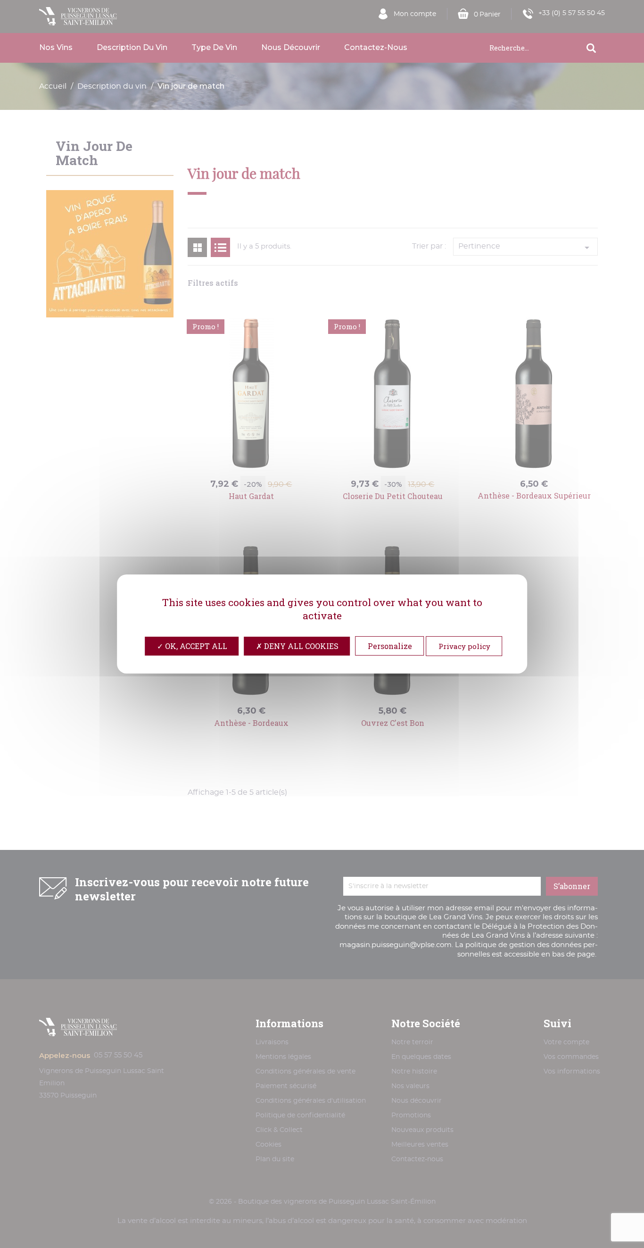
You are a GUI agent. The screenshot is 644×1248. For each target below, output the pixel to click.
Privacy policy (464, 646)
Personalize (390, 646)
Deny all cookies (300, 646)
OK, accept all (195, 646)
